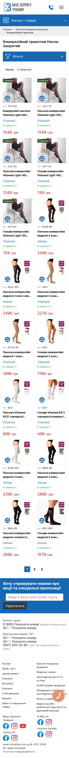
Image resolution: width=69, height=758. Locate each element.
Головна (7, 29)
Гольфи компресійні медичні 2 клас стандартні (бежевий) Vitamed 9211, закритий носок (51, 354)
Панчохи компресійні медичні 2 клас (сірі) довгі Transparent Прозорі (16, 294)
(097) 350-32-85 (15, 645)
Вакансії (6, 698)
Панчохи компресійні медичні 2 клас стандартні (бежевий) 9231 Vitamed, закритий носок (51, 294)
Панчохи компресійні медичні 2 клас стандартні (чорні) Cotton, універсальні (51, 475)
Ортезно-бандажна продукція (32, 29)
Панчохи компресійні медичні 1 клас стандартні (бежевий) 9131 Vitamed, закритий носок (16, 354)
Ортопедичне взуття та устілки (50, 679)
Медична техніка (46, 672)
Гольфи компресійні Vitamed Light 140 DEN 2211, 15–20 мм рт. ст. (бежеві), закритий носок (16, 233)
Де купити (7, 683)
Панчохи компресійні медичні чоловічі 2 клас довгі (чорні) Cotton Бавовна (16, 535)
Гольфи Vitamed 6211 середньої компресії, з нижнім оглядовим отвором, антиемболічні (51, 414)
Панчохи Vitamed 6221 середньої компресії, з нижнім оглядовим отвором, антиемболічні (16, 414)
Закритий (25, 69)
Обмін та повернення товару (14, 705)
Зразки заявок (10, 673)
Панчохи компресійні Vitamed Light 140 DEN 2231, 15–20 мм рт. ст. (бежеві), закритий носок (16, 173)
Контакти (7, 688)
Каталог (6, 663)
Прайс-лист (9, 668)
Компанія (7, 678)
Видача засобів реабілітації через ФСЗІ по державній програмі (51, 707)
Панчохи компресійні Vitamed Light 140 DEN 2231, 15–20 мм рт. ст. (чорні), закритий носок (51, 113)
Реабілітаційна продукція (51, 685)
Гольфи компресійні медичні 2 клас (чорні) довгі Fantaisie (50, 535)
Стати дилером (10, 693)
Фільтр (17, 56)
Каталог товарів (24, 20)
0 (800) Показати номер (21, 624)
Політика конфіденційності (19, 751)
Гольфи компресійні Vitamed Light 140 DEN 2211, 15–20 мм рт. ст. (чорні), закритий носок (50, 173)
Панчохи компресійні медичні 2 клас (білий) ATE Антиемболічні (16, 475)
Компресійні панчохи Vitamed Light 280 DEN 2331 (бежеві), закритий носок (16, 113)
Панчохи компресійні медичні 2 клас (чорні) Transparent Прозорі (51, 233)
